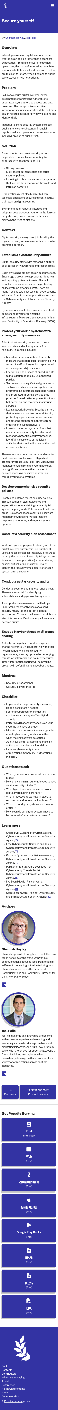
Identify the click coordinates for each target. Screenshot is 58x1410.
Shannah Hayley (14, 37)
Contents (10, 1094)
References (8, 1385)
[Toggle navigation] (52, 5)
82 (49, 896)
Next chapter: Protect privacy (38, 1092)
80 (16, 877)
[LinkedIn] (4, 985)
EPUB (29, 1257)
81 (16, 889)
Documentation (10, 1396)
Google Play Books (29, 1232)
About (5, 1381)
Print (29, 1131)
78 (16, 851)
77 (16, 840)
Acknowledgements (13, 1388)
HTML (29, 1282)
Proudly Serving (13, 1401)
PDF (29, 1308)
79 (16, 862)
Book (5, 1366)
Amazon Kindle (29, 1181)
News (5, 1392)
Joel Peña (30, 37)
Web (29, 1156)
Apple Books (29, 1207)
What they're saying (13, 1377)
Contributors (9, 1373)
